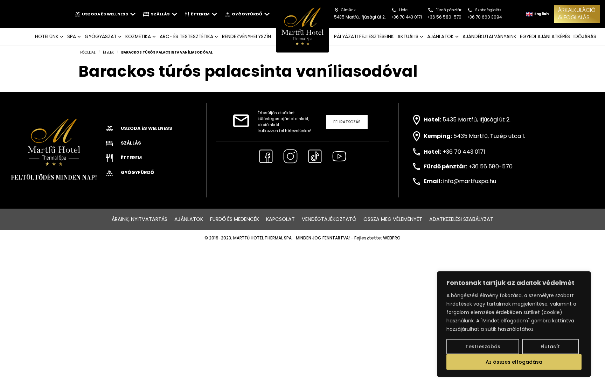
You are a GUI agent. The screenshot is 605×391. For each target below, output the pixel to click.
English (541, 13)
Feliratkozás (347, 122)
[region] (514, 324)
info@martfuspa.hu (469, 181)
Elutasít (550, 346)
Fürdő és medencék (234, 219)
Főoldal (88, 52)
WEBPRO (392, 238)
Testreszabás (482, 346)
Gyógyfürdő (247, 14)
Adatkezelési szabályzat (461, 219)
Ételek (108, 52)
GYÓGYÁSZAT (101, 36)
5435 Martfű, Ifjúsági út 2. (476, 120)
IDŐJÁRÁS (584, 36)
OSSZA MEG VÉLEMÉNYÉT (392, 219)
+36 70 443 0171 (464, 152)
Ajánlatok (188, 219)
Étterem (200, 14)
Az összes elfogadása (514, 361)
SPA (71, 36)
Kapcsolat (280, 219)
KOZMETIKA (138, 36)
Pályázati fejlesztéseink (364, 36)
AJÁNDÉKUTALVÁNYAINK (489, 36)
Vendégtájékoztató (329, 219)
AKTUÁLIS (407, 36)
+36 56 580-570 (490, 166)
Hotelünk (46, 36)
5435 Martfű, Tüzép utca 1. (489, 136)
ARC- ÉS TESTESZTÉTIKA (186, 36)
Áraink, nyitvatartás (139, 219)
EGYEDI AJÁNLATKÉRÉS (545, 36)
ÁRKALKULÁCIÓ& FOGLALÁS (577, 13)
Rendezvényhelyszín (246, 36)
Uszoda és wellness (105, 14)
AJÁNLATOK (440, 36)
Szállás (160, 14)
